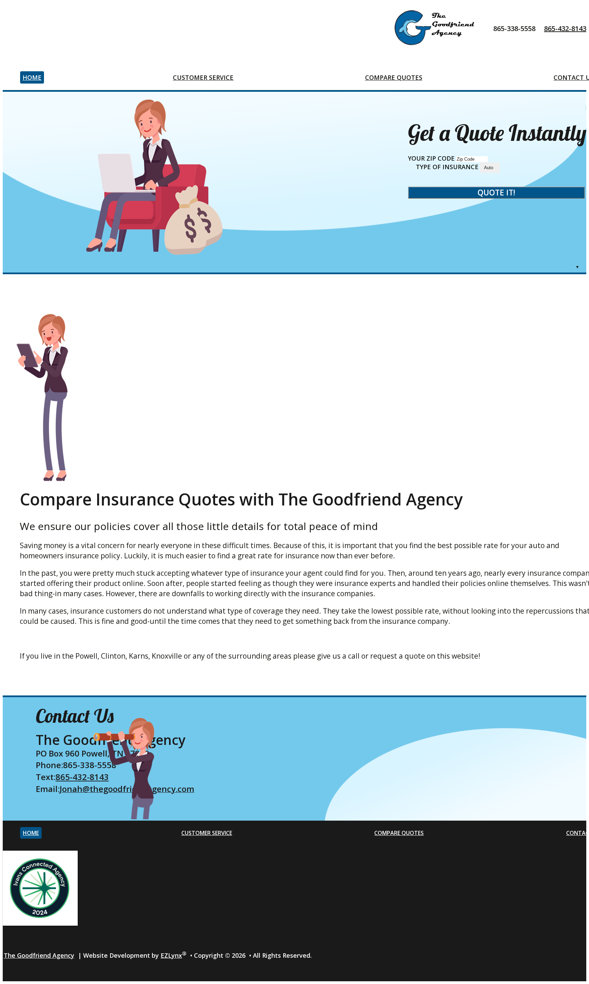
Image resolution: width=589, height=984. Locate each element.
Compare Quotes (393, 77)
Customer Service (203, 77)
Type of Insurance (447, 167)
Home (32, 77)
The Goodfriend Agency (39, 955)
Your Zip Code (431, 158)
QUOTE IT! (496, 192)
